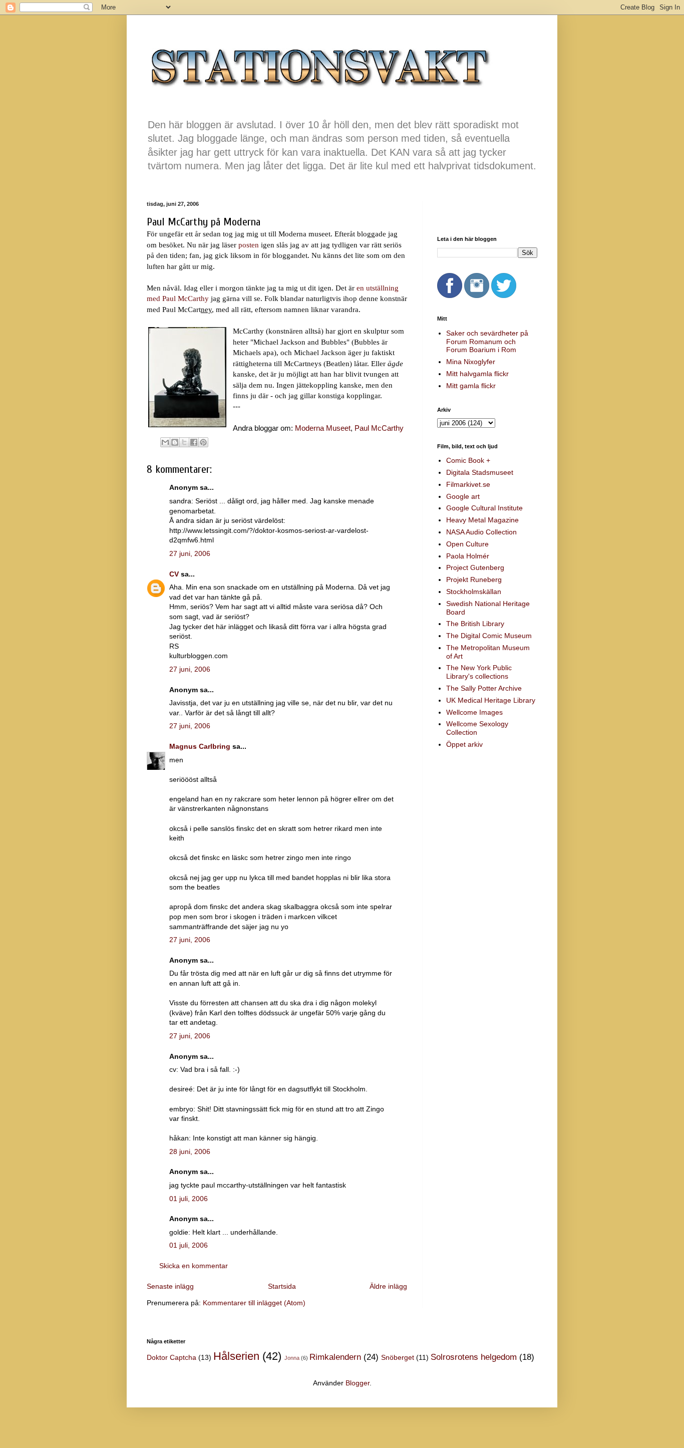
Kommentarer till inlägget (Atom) (254, 1303)
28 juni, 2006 (189, 1151)
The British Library (475, 624)
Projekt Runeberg (474, 579)
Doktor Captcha (171, 1357)
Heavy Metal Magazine (482, 520)
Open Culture (467, 544)
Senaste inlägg (170, 1286)
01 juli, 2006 (188, 1199)
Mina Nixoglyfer (470, 362)
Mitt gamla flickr (471, 386)
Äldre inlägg (388, 1286)
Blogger (358, 1383)
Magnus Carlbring (199, 746)
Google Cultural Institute (484, 508)
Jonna (291, 1358)
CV (174, 574)
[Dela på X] (184, 442)
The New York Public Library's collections (479, 672)
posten (248, 244)
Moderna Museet (323, 428)
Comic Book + (468, 460)
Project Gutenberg (475, 567)
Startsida (282, 1286)
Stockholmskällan (473, 592)
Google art (463, 496)
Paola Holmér (467, 556)
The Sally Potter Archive (484, 688)
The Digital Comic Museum (489, 636)
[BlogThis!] (175, 442)
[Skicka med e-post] (165, 442)
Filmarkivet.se (468, 484)
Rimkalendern (335, 1357)
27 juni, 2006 (189, 553)
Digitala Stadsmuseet (479, 472)
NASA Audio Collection (481, 532)
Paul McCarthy (379, 428)
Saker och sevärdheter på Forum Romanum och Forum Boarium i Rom (487, 341)
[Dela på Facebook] (194, 442)
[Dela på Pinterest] (203, 442)
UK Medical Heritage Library (490, 700)
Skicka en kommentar (193, 1266)
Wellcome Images (474, 712)
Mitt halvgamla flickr (477, 374)
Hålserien (236, 1356)
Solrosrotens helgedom (474, 1357)
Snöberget (397, 1357)
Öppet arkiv (464, 744)
